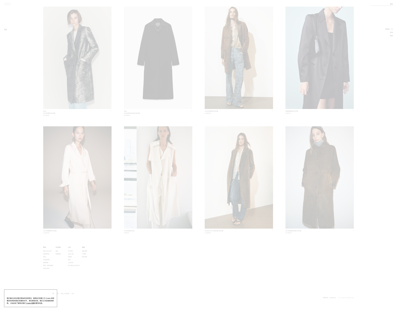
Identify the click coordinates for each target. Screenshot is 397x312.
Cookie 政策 (30, 303)
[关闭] (53, 293)
